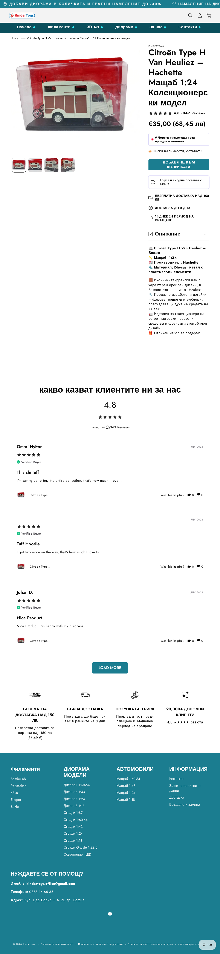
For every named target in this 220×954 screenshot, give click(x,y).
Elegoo (16, 799)
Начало (24, 27)
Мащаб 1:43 (125, 785)
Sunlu (15, 806)
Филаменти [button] (25, 769)
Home (14, 38)
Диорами (124, 27)
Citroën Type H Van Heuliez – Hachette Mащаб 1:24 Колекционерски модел (78, 38)
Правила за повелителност (57, 944)
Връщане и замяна (184, 804)
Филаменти (59, 27)
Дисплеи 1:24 (74, 798)
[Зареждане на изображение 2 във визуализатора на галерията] (35, 165)
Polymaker (18, 785)
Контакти (188, 27)
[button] (190, 15)
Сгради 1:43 (73, 826)
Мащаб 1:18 (125, 799)
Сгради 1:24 (73, 833)
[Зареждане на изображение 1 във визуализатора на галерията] (19, 165)
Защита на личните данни (184, 788)
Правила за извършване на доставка (101, 944)
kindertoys (29, 944)
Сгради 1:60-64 (75, 819)
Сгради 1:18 (73, 840)
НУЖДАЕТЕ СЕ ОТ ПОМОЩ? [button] (47, 874)
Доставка (176, 797)
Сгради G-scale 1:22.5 (80, 847)
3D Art (93, 27)
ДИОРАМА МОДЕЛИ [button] (77, 772)
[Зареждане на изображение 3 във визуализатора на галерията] (51, 165)
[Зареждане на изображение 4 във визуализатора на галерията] (68, 165)
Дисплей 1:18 (74, 805)
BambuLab (18, 779)
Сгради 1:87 (73, 812)
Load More (110, 667)
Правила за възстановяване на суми (150, 944)
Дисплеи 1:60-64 (77, 785)
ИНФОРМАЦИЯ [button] (188, 769)
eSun (14, 792)
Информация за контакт (192, 944)
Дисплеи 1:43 (74, 791)
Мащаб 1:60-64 (128, 779)
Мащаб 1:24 (125, 792)
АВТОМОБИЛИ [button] (135, 769)
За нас (156, 27)
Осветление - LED (77, 854)
